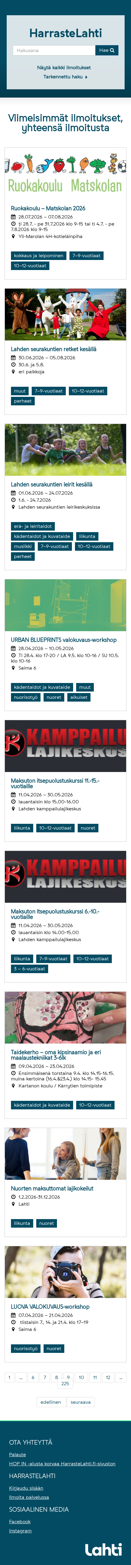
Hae (104, 50)
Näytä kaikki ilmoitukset (64, 67)
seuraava (81, 1402)
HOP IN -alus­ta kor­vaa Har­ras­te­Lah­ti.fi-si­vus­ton (62, 1464)
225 (65, 1383)
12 (108, 1377)
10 (81, 1377)
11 (95, 1377)
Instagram (20, 1531)
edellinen (51, 1402)
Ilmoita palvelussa (29, 1497)
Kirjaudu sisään (26, 1488)
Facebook (19, 1521)
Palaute (17, 1454)
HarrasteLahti (65, 33)
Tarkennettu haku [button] (64, 77)
